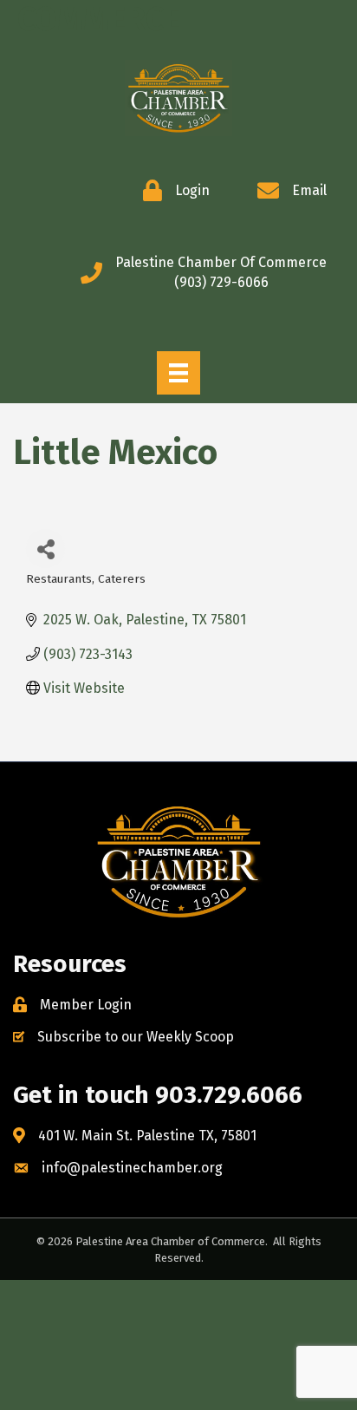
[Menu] (178, 373)
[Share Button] (45, 548)
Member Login (86, 1004)
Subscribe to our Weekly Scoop (135, 1036)
